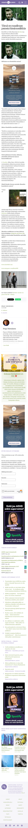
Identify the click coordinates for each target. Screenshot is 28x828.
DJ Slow (20, 32)
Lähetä (18, 299)
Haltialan (4, 213)
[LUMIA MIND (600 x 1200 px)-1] (14, 85)
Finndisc (5, 162)
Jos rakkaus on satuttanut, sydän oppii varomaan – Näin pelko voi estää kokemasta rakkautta (14, 622)
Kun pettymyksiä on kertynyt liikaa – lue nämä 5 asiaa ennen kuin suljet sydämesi (15, 628)
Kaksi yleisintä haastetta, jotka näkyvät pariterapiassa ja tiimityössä (14, 656)
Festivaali (20, 802)
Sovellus (20, 811)
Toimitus (3, 752)
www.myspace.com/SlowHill (9, 268)
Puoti (7, 814)
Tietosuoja (8, 817)
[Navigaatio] (25, 2)
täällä (23, 793)
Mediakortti (20, 808)
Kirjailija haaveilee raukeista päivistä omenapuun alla (20, 748)
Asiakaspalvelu (7, 802)
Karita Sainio (17, 752)
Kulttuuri (5, 310)
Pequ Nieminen (7, 306)
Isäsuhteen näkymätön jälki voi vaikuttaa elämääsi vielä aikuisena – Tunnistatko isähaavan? (15, 604)
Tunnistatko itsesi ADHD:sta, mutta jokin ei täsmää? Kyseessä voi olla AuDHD (15, 583)
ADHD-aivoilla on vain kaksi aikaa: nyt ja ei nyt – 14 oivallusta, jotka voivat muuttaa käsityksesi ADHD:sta (15, 589)
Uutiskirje (8, 808)
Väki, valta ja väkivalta (5, 769)
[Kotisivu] (12, 323)
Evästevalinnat (7, 820)
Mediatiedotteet (7, 811)
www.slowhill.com (6, 264)
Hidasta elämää (8, 2)
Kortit (20, 805)
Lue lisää (6, 345)
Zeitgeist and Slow (16, 233)
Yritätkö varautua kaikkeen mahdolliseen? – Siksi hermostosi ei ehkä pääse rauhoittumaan (15, 635)
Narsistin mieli (9, 669)
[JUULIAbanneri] (14, 522)
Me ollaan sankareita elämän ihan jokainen (6, 748)
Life (23, 233)
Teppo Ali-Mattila (5, 772)
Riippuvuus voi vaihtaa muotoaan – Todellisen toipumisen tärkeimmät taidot (15, 675)
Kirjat (7, 805)
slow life (5, 313)
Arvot (20, 799)
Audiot (8, 799)
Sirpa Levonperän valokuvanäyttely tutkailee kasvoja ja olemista (20, 771)
